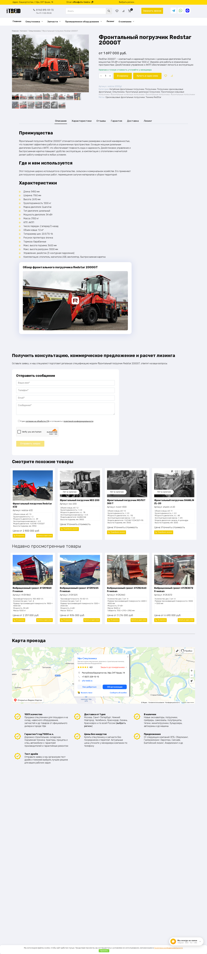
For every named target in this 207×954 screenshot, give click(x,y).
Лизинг (110, 21)
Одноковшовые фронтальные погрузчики (125, 97)
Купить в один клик (147, 75)
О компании (125, 21)
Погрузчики (150, 89)
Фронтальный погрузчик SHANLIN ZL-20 (174, 502)
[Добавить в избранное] (165, 76)
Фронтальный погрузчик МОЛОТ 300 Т (126, 502)
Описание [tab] (61, 120)
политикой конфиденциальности (78, 421)
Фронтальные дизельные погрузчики (142, 92)
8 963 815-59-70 (45, 11)
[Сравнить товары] (123, 10)
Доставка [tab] (133, 120)
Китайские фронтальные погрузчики (127, 89)
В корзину (122, 75)
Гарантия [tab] (116, 120)
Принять (104, 951)
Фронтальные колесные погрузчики (127, 94)
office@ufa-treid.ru (81, 2)
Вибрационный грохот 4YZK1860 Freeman (32, 589)
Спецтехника (32, 21)
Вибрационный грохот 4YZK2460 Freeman (126, 589)
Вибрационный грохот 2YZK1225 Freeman (79, 589)
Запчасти (52, 21)
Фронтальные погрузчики (157, 94)
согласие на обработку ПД (37, 421)
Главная (17, 21)
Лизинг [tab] (148, 120)
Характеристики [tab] (82, 120)
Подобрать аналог (71, 529)
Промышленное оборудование (82, 21)
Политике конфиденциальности (168, 948)
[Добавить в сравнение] (171, 76)
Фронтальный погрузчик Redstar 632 (32, 505)
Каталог (23, 31)
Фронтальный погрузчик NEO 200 (79, 500)
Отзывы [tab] (101, 120)
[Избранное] (117, 10)
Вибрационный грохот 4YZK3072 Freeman (173, 589)
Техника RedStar (153, 97)
